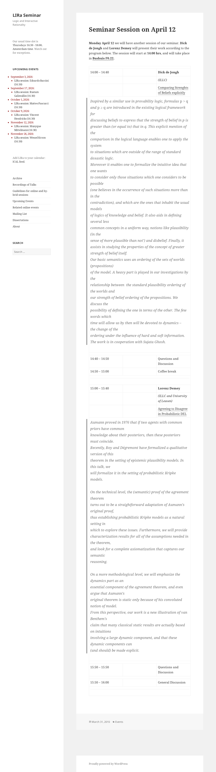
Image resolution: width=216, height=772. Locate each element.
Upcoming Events (23, 201)
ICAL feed (19, 161)
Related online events (26, 207)
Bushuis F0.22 (103, 58)
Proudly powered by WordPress (108, 764)
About (16, 226)
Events (119, 722)
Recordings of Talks (24, 184)
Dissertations (20, 220)
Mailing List (20, 214)
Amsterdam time (23, 49)
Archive (17, 178)
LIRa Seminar (27, 15)
